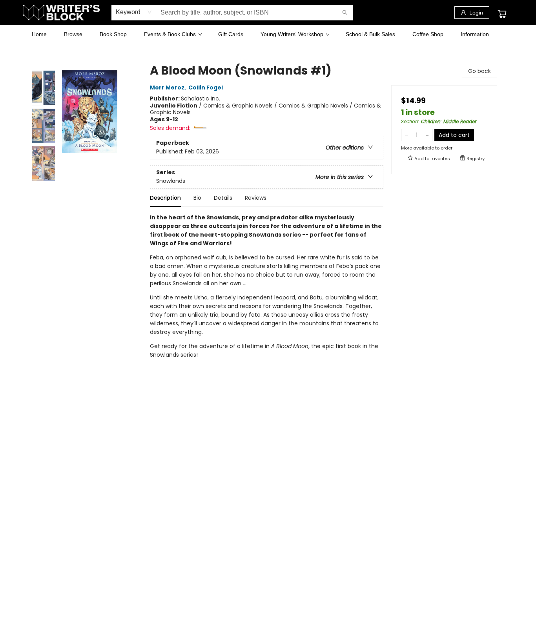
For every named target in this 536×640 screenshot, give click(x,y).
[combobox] (134, 12)
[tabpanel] (266, 293)
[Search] (345, 12)
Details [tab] (223, 198)
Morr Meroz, (168, 87)
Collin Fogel (205, 87)
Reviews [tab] (255, 198)
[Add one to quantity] (427, 135)
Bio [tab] (197, 198)
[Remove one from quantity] (406, 135)
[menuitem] (39, 34)
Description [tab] (165, 198)
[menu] (268, 34)
